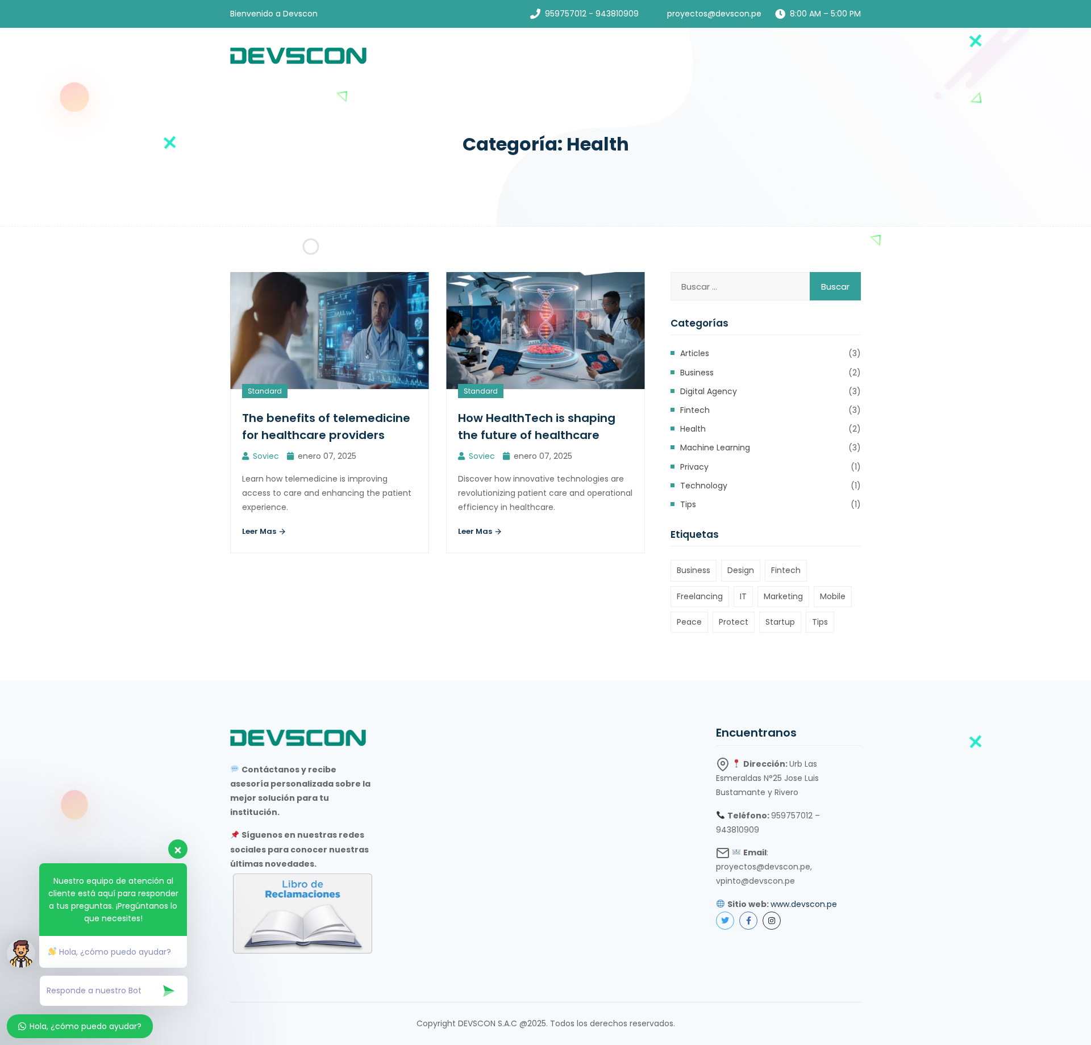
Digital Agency (708, 391)
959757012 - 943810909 (592, 13)
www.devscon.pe (804, 904)
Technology (703, 485)
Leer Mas (260, 531)
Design (740, 570)
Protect (733, 622)
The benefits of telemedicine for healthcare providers (326, 426)
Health (693, 428)
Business (697, 372)
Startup (780, 622)
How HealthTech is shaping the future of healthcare (536, 426)
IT (743, 596)
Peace (689, 622)
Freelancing (700, 596)
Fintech (695, 410)
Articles (694, 353)
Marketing (783, 596)
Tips (688, 504)
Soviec (266, 456)
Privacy (694, 467)
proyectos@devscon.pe (714, 13)
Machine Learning (715, 447)
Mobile (833, 596)
